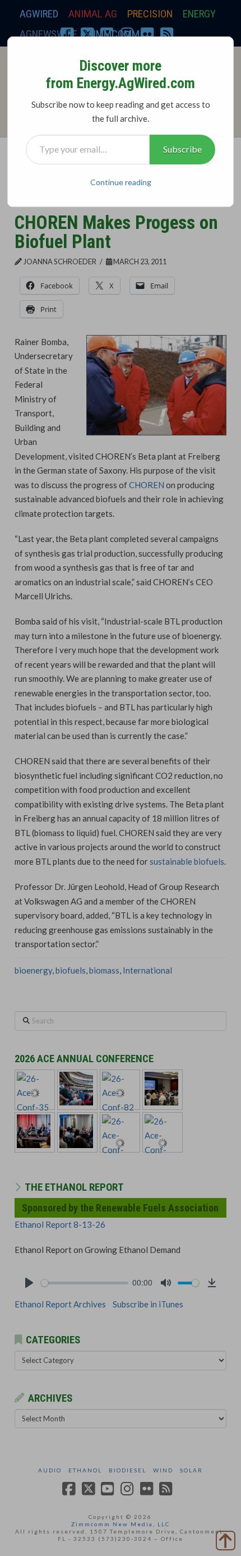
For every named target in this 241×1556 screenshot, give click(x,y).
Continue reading (120, 182)
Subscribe (182, 149)
